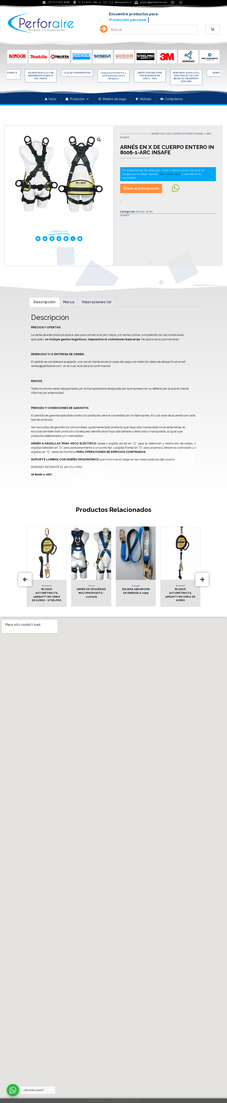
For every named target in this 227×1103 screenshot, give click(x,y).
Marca (68, 300)
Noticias (145, 97)
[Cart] (212, 28)
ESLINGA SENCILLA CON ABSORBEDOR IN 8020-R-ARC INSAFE (41, 74)
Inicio (52, 97)
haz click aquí (170, 172)
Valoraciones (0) (96, 300)
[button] (38, 237)
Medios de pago (114, 97)
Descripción (44, 300)
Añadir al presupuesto (141, 187)
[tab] (44, 300)
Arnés (144, 132)
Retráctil (46, 584)
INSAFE (124, 213)
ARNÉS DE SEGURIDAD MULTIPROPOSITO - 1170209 (91, 591)
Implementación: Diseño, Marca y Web (113, 1100)
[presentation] (25, 577)
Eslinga (136, 584)
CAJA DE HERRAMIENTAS (77, 71)
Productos (77, 97)
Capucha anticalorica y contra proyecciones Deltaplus (113, 74)
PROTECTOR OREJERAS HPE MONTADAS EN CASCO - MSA (150, 74)
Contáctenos (174, 97)
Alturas (134, 132)
